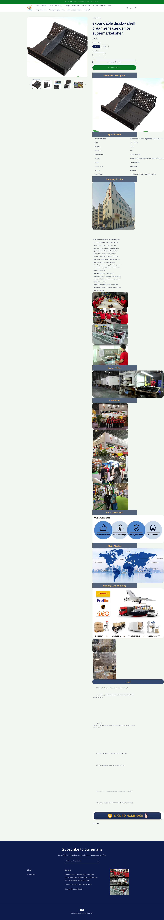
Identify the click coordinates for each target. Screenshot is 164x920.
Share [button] (97, 823)
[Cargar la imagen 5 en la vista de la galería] (78, 84)
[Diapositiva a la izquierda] (29, 84)
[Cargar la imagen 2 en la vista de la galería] (47, 84)
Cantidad (95, 51)
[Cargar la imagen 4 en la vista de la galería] (67, 84)
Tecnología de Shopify (87, 913)
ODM (104, 46)
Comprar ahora (114, 68)
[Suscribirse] (97, 861)
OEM (96, 46)
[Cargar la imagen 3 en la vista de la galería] (57, 84)
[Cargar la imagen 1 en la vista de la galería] (36, 84)
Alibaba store (31, 874)
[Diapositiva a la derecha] (85, 84)
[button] (127, 8)
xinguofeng (78, 913)
